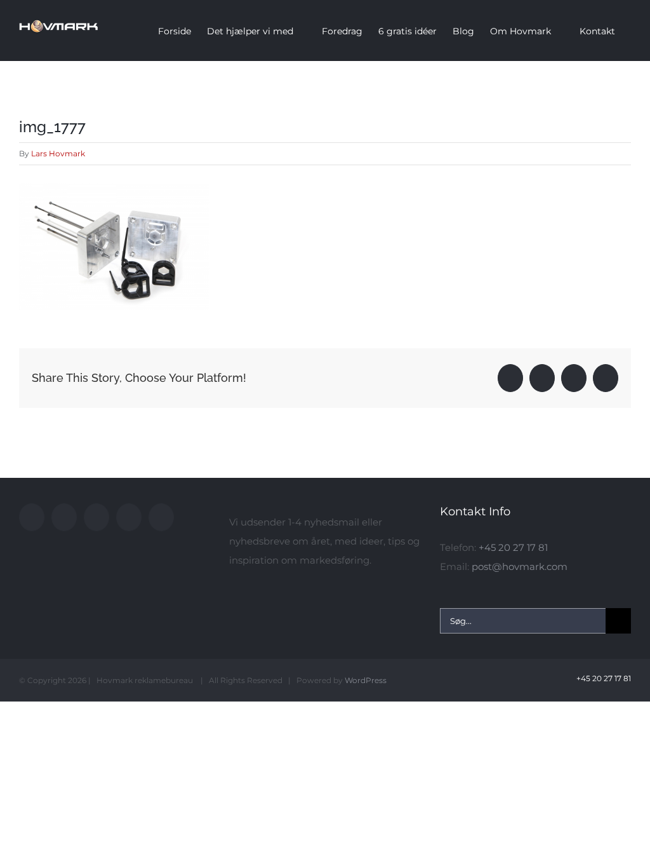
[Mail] (161, 517)
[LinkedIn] (129, 517)
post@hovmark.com (519, 566)
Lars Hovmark (58, 153)
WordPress (366, 680)
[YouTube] (64, 517)
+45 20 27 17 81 (513, 547)
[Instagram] (96, 517)
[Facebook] (31, 517)
